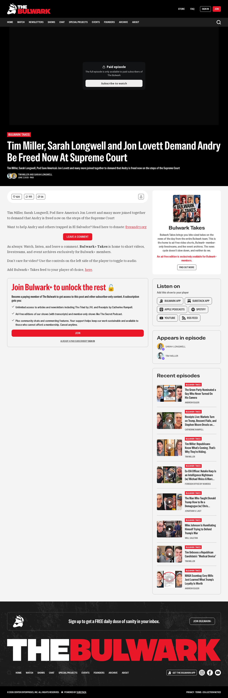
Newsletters (36, 22)
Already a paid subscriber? (77, 341)
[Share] (141, 196)
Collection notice (212, 692)
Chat (62, 22)
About (135, 22)
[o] (169, 393)
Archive (123, 22)
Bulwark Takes (19, 134)
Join (77, 333)
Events (96, 22)
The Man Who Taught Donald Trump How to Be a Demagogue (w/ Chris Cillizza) (200, 502)
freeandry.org (135, 227)
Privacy (190, 692)
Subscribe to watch (114, 83)
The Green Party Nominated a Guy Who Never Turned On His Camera (200, 394)
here (88, 270)
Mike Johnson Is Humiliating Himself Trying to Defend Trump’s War (200, 529)
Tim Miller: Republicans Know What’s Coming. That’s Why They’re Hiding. (200, 448)
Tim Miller (23, 174)
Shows (51, 22)
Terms (198, 692)
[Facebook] (210, 673)
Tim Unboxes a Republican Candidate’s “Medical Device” (200, 554)
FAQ (192, 9)
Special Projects (78, 22)
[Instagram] (202, 673)
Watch (21, 22)
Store (181, 9)
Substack (81, 692)
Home (10, 22)
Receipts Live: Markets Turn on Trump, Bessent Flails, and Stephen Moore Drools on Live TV (200, 421)
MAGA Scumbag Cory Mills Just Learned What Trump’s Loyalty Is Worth (199, 579)
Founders (109, 22)
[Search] (219, 22)
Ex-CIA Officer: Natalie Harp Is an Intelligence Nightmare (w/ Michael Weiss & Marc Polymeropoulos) (200, 475)
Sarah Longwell (43, 174)
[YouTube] (218, 673)
